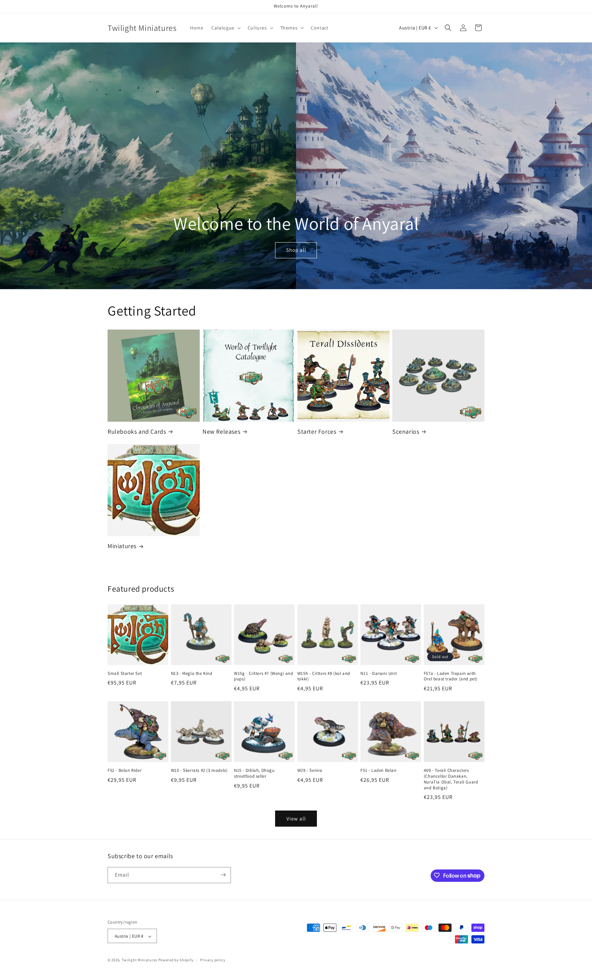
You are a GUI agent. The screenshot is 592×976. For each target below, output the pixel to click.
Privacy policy (212, 960)
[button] (225, 28)
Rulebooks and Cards (137, 431)
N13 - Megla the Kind (191, 673)
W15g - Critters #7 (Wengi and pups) (263, 676)
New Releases (221, 431)
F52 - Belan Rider (124, 770)
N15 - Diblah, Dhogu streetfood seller (254, 773)
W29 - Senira (309, 770)
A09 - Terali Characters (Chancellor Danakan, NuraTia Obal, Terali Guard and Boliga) (451, 779)
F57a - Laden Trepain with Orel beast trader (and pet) (451, 676)
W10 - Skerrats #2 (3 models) (199, 770)
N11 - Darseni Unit (378, 673)
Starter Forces (316, 431)
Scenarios (405, 431)
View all (296, 818)
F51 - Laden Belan (378, 770)
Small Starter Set (125, 673)
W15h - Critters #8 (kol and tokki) (323, 676)
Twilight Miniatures (139, 960)
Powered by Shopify (176, 960)
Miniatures (122, 546)
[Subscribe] (223, 875)
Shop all (296, 250)
